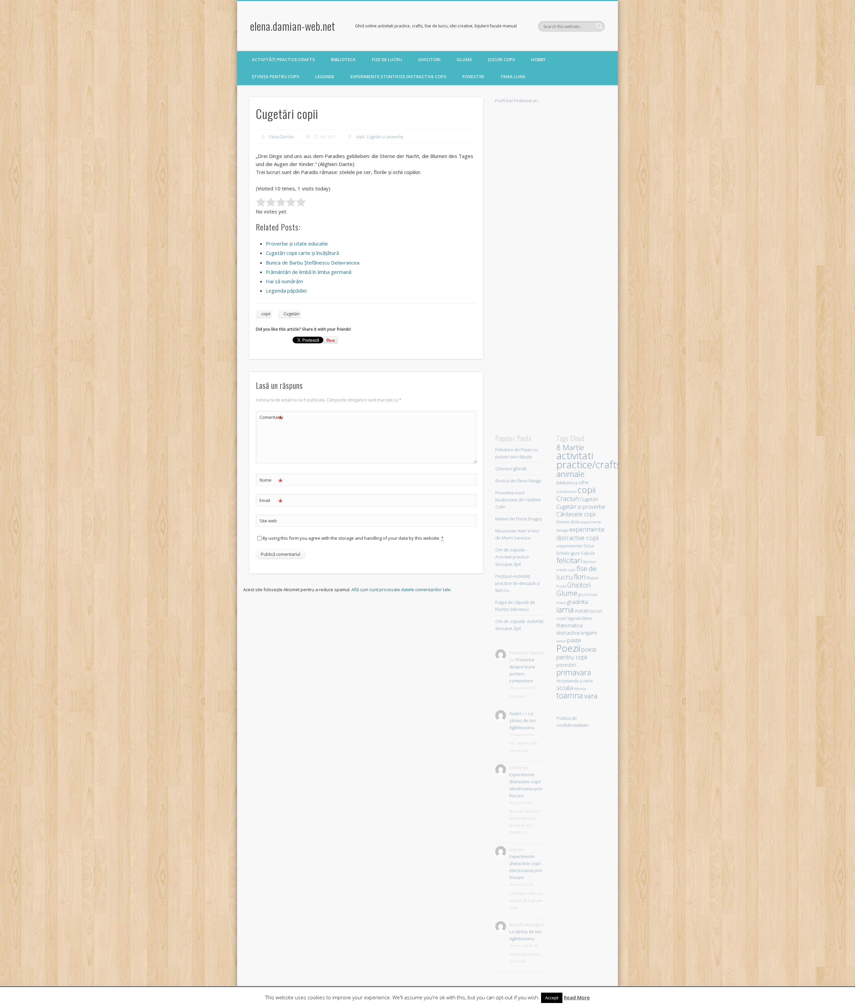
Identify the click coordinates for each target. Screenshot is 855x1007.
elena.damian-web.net (292, 26)
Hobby (538, 59)
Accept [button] (551, 998)
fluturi (592, 578)
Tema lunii (512, 76)
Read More (577, 997)
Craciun (567, 498)
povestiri (566, 665)
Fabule (588, 553)
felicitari (569, 560)
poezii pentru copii (576, 653)
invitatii (582, 611)
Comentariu (271, 418)
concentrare (566, 491)
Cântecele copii (575, 514)
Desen (562, 522)
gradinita (577, 602)
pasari (561, 641)
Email (271, 501)
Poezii (568, 648)
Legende (324, 76)
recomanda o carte (574, 681)
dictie (575, 521)
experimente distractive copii (580, 533)
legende (574, 618)
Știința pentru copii (275, 76)
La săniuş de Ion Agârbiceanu (522, 720)
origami (588, 632)
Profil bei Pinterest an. (517, 101)
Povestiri (473, 76)
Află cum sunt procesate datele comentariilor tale (401, 589)
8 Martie (570, 447)
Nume (271, 481)
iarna (565, 609)
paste (574, 640)
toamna (569, 695)
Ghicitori (429, 59)
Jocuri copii (501, 59)
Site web (268, 521)
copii (360, 137)
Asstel (515, 713)
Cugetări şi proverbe (384, 137)
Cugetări (292, 314)
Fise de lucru (387, 59)
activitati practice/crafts (588, 460)
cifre (583, 482)
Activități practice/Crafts (283, 59)
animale (570, 473)
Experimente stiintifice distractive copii (398, 76)
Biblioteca (343, 59)
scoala (564, 688)
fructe (561, 586)
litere (587, 618)
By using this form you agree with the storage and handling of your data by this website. (353, 538)
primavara (573, 672)
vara (590, 695)
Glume (464, 59)
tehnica (580, 688)
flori (580, 576)
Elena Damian (281, 137)
